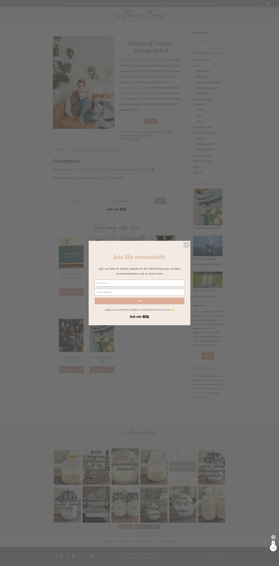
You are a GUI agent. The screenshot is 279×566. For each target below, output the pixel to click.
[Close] (186, 245)
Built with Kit (139, 316)
